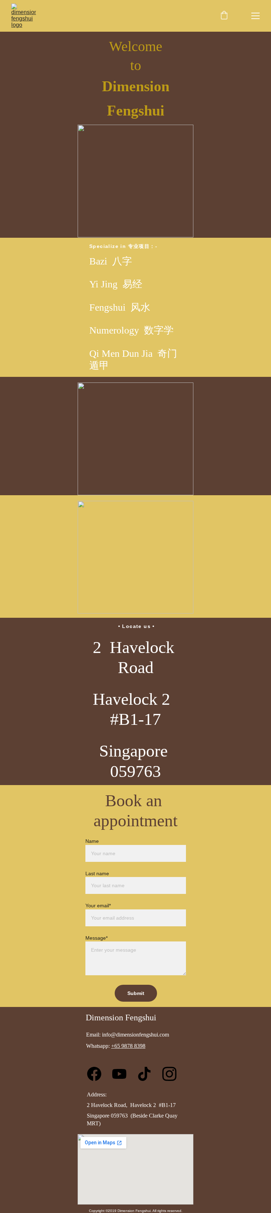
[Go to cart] (224, 16)
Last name (97, 873)
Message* (96, 938)
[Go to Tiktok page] (147, 1074)
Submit (135, 993)
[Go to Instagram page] (169, 1074)
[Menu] (255, 16)
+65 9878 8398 (128, 1046)
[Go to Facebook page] (97, 1074)
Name (92, 841)
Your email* (98, 905)
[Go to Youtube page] (122, 1074)
